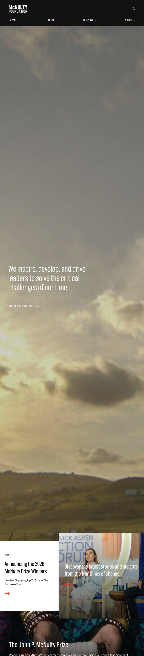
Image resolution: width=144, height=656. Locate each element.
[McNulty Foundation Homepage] (18, 9)
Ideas (51, 20)
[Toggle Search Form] (133, 9)
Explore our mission (20, 306)
